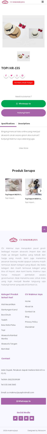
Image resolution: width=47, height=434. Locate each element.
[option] (23, 32)
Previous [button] (6, 191)
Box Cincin (6, 314)
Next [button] (40, 191)
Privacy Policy (31, 322)
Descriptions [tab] (24, 123)
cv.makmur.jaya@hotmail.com (20, 392)
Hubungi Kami (23, 112)
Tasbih (4, 320)
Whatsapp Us (25, 103)
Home (27, 301)
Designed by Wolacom (37, 431)
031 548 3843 (10, 384)
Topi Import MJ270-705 (13, 195)
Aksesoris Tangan (9, 343)
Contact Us (30, 311)
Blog (27, 316)
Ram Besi (5, 349)
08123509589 (14, 379)
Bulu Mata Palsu (8, 325)
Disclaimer (30, 327)
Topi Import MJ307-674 (33, 199)
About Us (29, 306)
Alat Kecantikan (8, 304)
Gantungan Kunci (9, 309)
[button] (23, 148)
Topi (3, 330)
